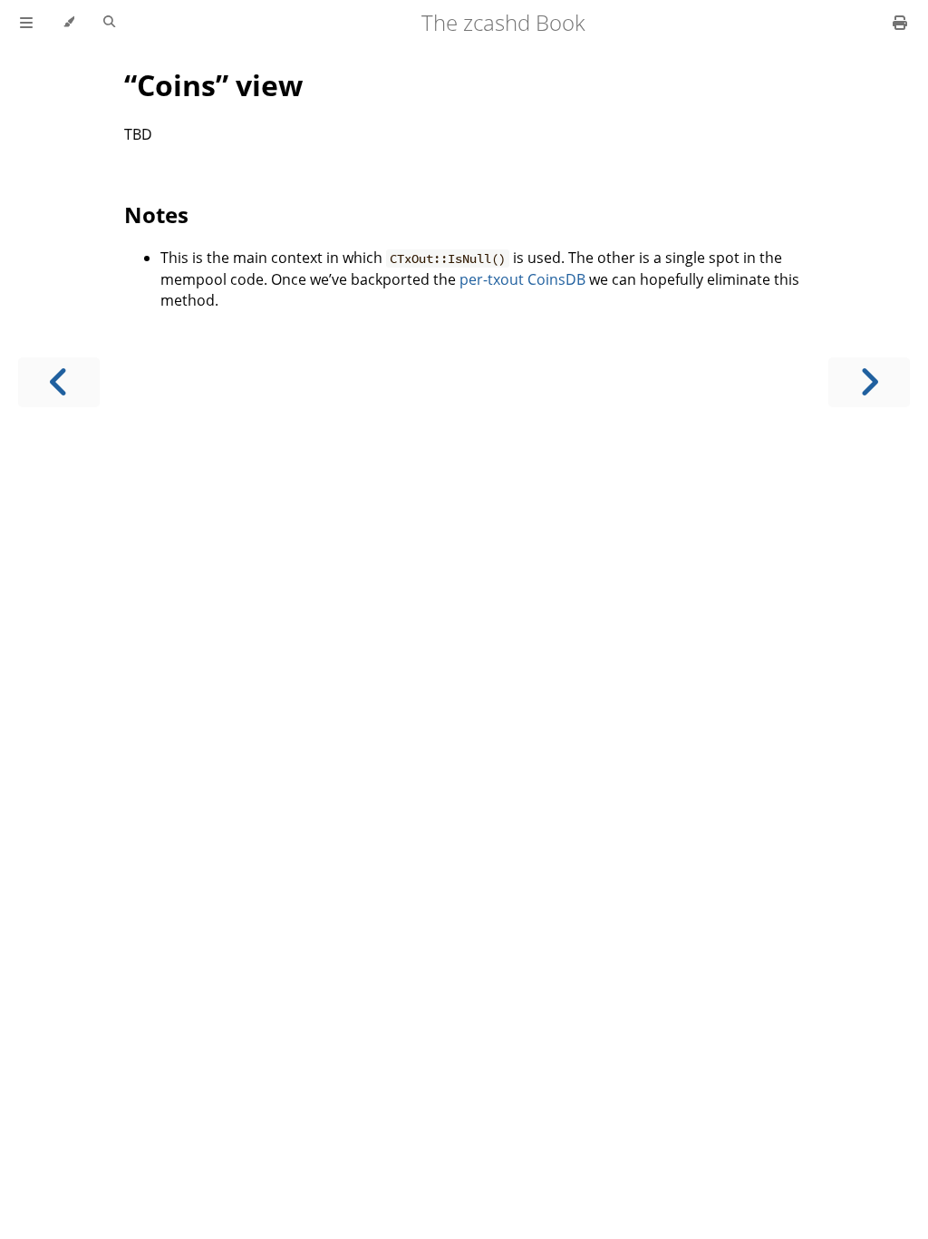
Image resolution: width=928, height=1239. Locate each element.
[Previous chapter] (59, 382)
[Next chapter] (869, 382)
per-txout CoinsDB (522, 279)
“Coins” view (213, 84)
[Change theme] (68, 22)
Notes (156, 214)
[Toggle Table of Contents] (26, 22)
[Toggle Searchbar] (109, 22)
